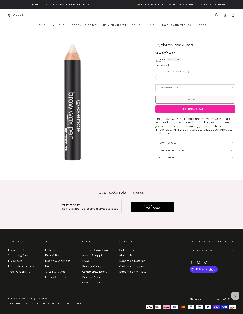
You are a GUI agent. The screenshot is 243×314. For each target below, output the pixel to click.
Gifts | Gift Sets (55, 271)
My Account (16, 250)
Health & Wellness (57, 260)
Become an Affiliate (132, 271)
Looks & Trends (56, 277)
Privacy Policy (91, 266)
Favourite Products (21, 266)
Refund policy (15, 303)
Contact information (73, 303)
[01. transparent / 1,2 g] (158, 77)
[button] (216, 15)
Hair (48, 266)
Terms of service (51, 303)
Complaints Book (94, 271)
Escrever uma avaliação (152, 207)
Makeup (50, 250)
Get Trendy (126, 250)
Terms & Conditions (95, 250)
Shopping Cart (18, 255)
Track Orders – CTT (21, 271)
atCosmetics (22, 298)
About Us (125, 255)
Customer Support (132, 266)
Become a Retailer (132, 260)
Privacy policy (32, 303)
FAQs (85, 260)
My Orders (15, 260)
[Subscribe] (233, 250)
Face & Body (53, 255)
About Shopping (94, 255)
